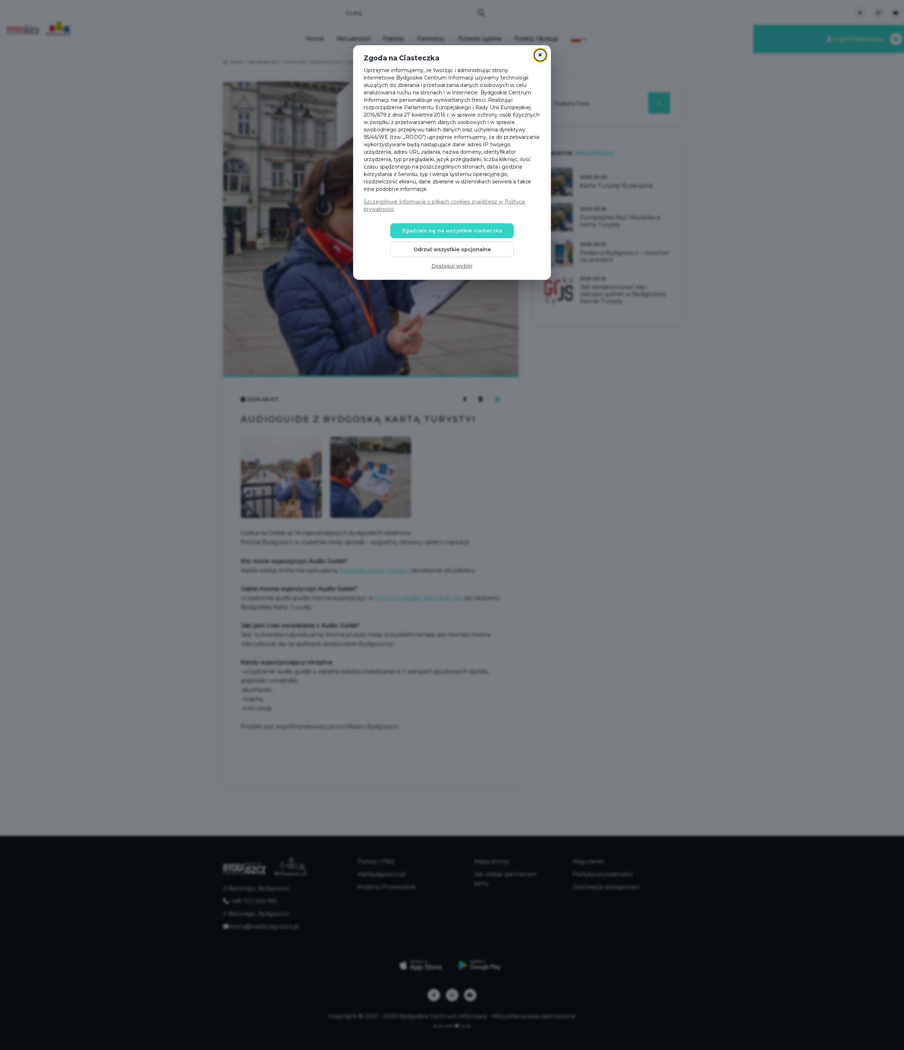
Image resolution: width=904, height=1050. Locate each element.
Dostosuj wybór (452, 266)
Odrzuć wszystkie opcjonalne (452, 249)
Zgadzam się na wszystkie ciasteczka (452, 231)
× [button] (540, 55)
